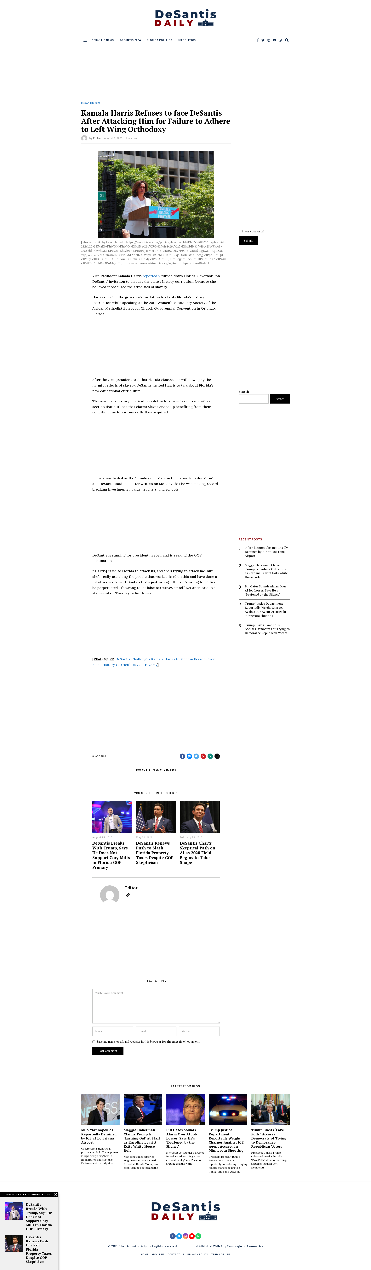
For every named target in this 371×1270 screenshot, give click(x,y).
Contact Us (176, 1255)
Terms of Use (220, 1255)
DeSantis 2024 (130, 40)
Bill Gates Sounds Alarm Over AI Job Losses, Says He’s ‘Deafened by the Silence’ (265, 590)
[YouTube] (274, 40)
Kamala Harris (164, 770)
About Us (158, 1255)
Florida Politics (159, 40)
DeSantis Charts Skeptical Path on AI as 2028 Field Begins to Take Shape (197, 852)
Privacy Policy (197, 1255)
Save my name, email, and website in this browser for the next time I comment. (148, 1041)
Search (244, 391)
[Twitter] (263, 40)
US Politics (187, 40)
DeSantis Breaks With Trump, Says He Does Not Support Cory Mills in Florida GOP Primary (111, 855)
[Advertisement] (185, 73)
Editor (97, 138)
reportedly (151, 276)
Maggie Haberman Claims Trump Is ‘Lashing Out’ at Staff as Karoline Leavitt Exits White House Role (267, 571)
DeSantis (143, 770)
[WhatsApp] (280, 40)
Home (144, 1255)
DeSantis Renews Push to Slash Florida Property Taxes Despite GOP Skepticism (155, 852)
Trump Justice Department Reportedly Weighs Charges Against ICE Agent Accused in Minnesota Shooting (265, 610)
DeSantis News (103, 40)
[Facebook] (258, 40)
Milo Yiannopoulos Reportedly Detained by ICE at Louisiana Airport (266, 552)
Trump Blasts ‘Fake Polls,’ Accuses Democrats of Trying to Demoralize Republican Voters (267, 629)
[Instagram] (268, 40)
